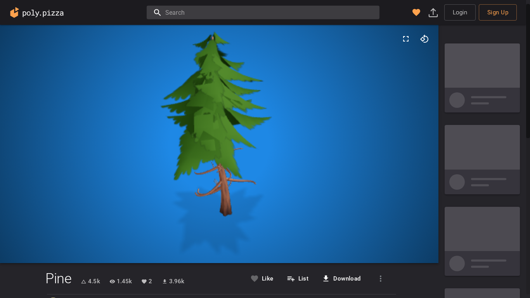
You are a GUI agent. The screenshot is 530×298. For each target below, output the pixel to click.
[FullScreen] (406, 38)
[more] (380, 278)
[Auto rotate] (424, 38)
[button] (416, 12)
